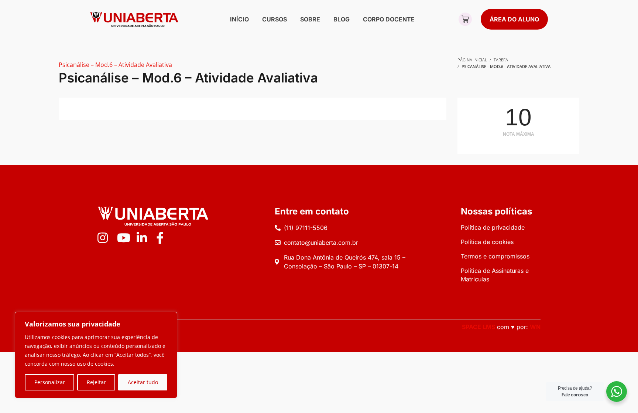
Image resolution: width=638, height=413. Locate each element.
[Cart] (465, 19)
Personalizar (49, 382)
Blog (341, 19)
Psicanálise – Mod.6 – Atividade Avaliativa (115, 65)
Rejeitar (96, 382)
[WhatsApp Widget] (616, 391)
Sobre (310, 19)
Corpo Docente (389, 19)
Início (239, 19)
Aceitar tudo (143, 382)
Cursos (274, 19)
